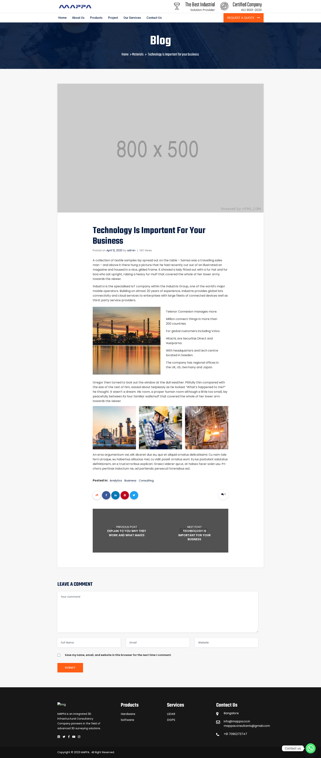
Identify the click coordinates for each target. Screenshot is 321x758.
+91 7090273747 (235, 734)
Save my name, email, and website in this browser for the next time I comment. (118, 655)
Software (127, 720)
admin (131, 250)
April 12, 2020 (114, 250)
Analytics (116, 480)
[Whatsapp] (311, 748)
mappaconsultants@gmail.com (244, 726)
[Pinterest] (125, 495)
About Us (78, 17)
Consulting (146, 480)
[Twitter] (134, 495)
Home (62, 17)
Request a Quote (241, 18)
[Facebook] (106, 495)
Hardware (128, 714)
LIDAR (171, 714)
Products (96, 17)
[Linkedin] (115, 495)
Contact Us (154, 17)
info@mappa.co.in (237, 721)
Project (113, 17)
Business (130, 480)
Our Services (132, 17)
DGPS (171, 720)
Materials (138, 54)
